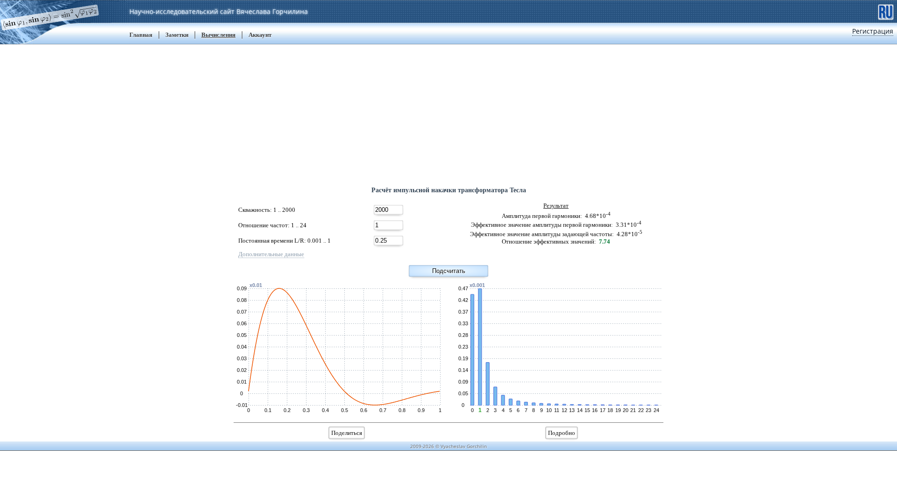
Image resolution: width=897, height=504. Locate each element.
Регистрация (872, 31)
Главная (140, 34)
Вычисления (218, 34)
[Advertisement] (448, 109)
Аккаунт (260, 34)
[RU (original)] (885, 11)
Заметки (176, 34)
